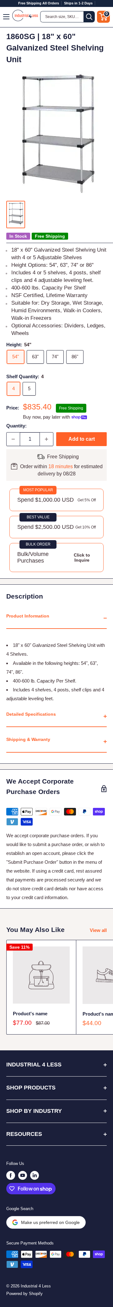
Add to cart (81, 439)
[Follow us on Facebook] (10, 1175)
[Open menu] (6, 16)
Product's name (30, 1013)
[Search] (89, 16)
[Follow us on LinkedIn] (34, 1175)
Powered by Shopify (24, 1293)
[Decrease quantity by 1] (13, 439)
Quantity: (16, 425)
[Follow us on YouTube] (22, 1175)
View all (98, 930)
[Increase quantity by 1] (46, 439)
